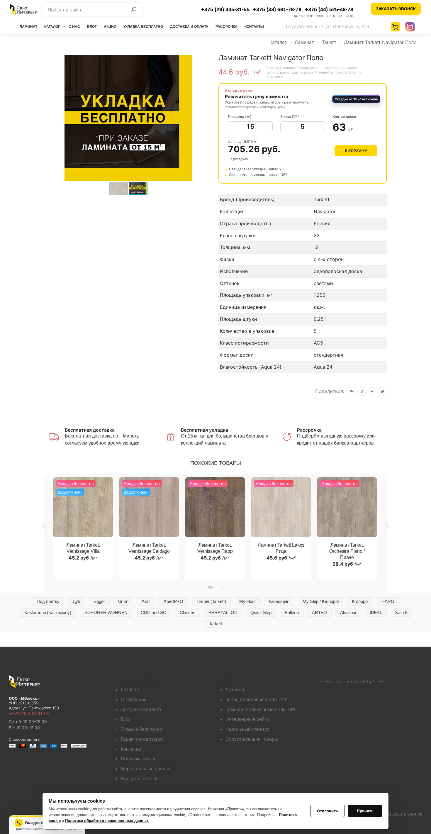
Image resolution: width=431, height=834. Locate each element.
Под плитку (48, 601)
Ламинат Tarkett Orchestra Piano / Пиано (346, 551)
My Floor (247, 601)
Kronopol (360, 601)
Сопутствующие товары (251, 739)
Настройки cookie (141, 779)
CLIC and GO (154, 612)
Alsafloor (348, 612)
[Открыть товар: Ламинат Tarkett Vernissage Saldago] (149, 507)
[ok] (361, 391)
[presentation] (44, 526)
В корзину (356, 150)
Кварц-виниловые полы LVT (256, 699)
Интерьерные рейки (247, 719)
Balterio (292, 612)
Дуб (77, 601)
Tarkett (329, 42)
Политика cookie (139, 758)
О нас (74, 27)
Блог (92, 27)
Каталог (52, 27)
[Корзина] (396, 27)
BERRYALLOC (222, 612)
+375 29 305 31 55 (29, 713)
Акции (110, 27)
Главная (130, 689)
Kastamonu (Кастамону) (47, 612)
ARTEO (319, 612)
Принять (365, 810)
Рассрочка (226, 27)
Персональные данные (146, 768)
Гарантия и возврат (142, 739)
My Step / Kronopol (320, 601)
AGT (146, 601)
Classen (187, 612)
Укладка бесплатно (143, 27)
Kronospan (279, 601)
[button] (207, 60)
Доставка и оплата (189, 27)
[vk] (351, 391)
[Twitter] (382, 391)
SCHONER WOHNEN (106, 612)
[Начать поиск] (134, 9)
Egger (99, 601)
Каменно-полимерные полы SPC (261, 709)
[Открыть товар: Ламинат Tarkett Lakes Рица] (281, 507)
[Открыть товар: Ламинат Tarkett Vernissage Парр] (215, 507)
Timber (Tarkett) (211, 601)
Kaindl (401, 612)
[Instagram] (410, 27)
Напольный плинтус (247, 729)
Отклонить (327, 810)
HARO (387, 601)
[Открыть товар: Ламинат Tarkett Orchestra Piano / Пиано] (347, 507)
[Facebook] (372, 391)
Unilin (123, 601)
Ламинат (28, 27)
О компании (134, 699)
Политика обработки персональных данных (107, 820)
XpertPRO (173, 601)
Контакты (254, 27)
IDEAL (376, 612)
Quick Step (261, 612)
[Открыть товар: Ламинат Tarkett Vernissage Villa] (83, 507)
